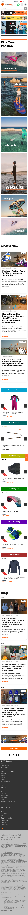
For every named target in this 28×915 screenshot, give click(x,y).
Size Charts (4, 769)
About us (3, 791)
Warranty (3, 783)
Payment (3, 777)
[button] (26, 457)
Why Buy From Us (5, 795)
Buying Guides (4, 767)
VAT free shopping (5, 781)
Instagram (5, 822)
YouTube (5, 824)
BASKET (25, 4)
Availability (3, 773)
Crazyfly (6, 853)
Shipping (3, 775)
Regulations (4, 785)
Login (22, 4)
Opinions (3, 799)
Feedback (3, 811)
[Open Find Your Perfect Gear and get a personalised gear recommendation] (14, 739)
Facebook (5, 820)
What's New (9, 246)
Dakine (19, 866)
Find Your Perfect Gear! (6, 805)
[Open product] (14, 406)
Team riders (4, 797)
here (11, 910)
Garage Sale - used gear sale (8, 801)
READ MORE (5, 290)
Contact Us (3, 790)
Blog (4, 593)
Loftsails (22, 854)
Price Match (4, 813)
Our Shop (3, 793)
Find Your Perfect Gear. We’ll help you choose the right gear (13, 273)
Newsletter (3, 810)
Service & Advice (5, 765)
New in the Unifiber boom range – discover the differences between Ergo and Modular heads (13, 318)
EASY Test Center (5, 803)
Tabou (2, 855)
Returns (3, 779)
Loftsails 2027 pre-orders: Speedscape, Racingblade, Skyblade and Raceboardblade (13, 362)
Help (2, 763)
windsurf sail (14, 845)
